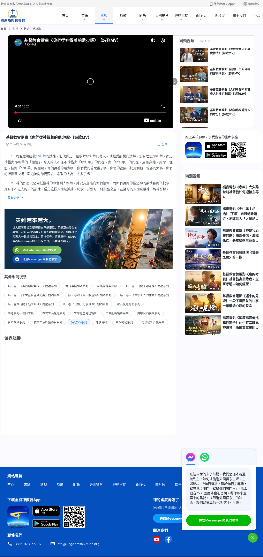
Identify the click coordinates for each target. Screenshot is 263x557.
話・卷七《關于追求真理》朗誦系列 (85, 304)
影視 (104, 15)
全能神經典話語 (107, 286)
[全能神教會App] (193, 150)
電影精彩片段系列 (153, 322)
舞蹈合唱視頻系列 (148, 313)
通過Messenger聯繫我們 (179, 518)
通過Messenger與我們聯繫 (219, 520)
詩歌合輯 (101, 322)
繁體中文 (254, 4)
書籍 (84, 15)
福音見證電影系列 (128, 304)
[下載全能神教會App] (18, 516)
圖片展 (220, 15)
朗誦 (142, 15)
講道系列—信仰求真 (21, 313)
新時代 (200, 15)
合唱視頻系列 (16, 322)
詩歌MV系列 (79, 322)
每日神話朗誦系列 (76, 286)
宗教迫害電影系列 (117, 313)
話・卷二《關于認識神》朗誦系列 (147, 286)
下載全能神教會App (23, 500)
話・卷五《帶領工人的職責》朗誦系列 (144, 295)
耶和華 (41, 156)
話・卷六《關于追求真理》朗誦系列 (31, 304)
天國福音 (161, 15)
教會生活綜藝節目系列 (48, 322)
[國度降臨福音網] (13, 15)
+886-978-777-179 (29, 544)
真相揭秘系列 (124, 322)
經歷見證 (181, 15)
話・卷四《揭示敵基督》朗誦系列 (89, 295)
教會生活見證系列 (53, 313)
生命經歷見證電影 (85, 313)
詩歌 (123, 15)
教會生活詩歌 (32, 28)
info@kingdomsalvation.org (78, 544)
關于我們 (239, 15)
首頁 (65, 15)
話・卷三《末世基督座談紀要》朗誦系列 (34, 295)
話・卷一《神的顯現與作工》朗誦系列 (32, 286)
